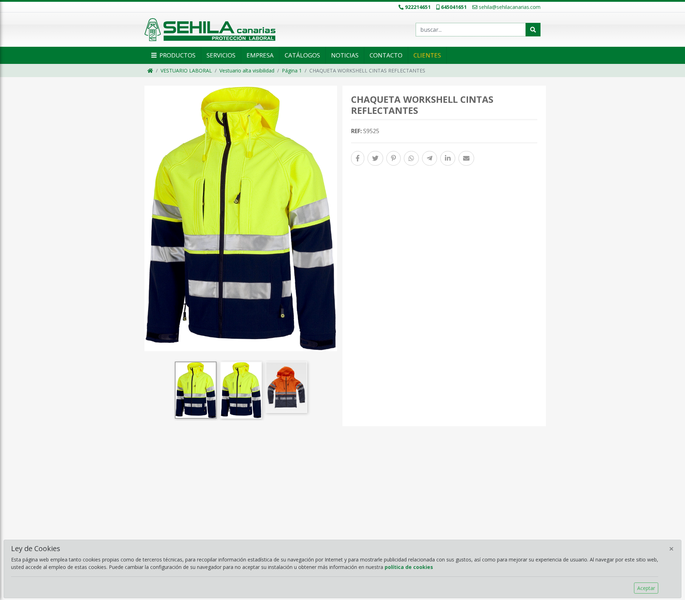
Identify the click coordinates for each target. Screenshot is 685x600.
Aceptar (646, 588)
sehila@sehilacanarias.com (510, 7)
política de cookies (409, 567)
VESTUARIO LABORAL (186, 70)
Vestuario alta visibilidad (246, 70)
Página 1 (292, 70)
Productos (177, 55)
